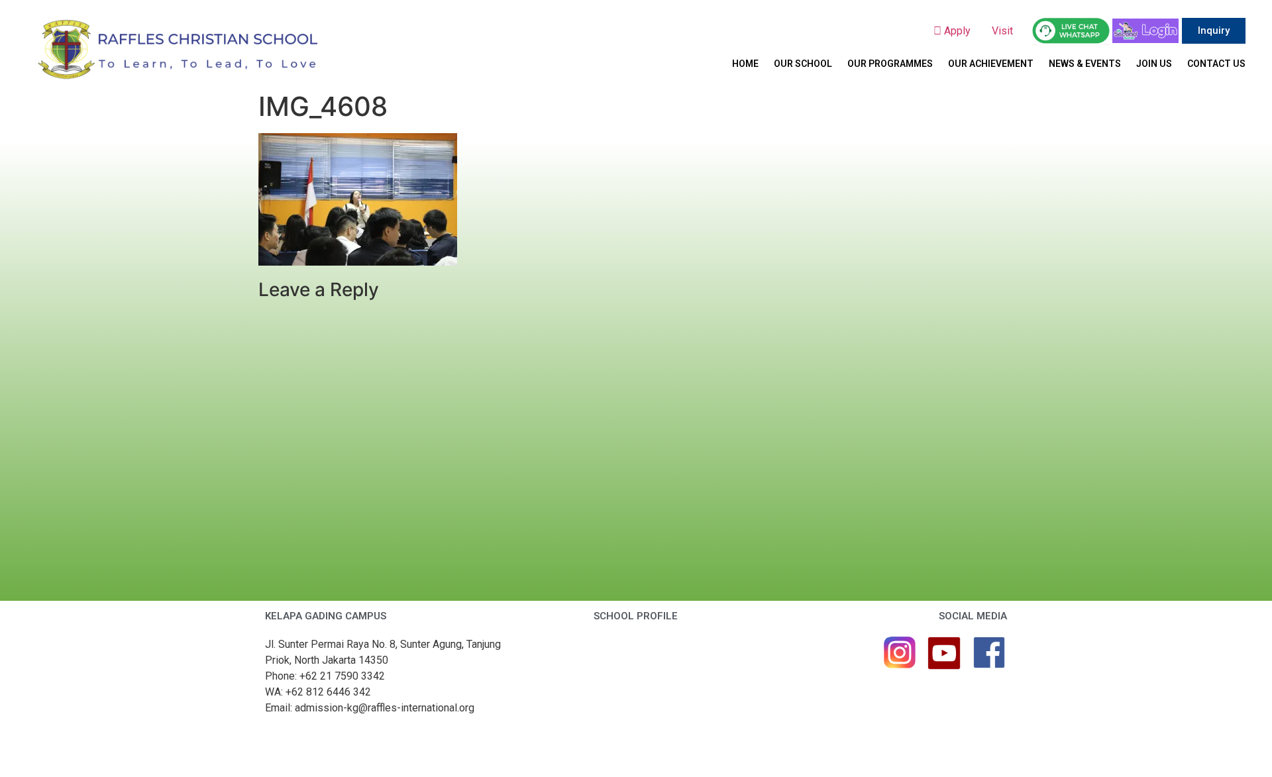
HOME (745, 63)
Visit (1003, 31)
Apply (961, 31)
